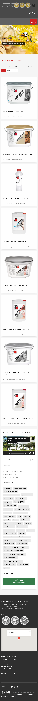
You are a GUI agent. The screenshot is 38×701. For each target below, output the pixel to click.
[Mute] (30, 453)
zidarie (7, 568)
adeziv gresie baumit (11, 491)
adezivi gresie (9, 498)
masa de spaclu (18, 523)
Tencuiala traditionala (11, 557)
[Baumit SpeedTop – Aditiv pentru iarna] (19, 180)
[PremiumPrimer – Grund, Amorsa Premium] (19, 136)
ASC (31, 66)
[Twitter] (29, 13)
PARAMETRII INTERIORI (11, 474)
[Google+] (35, 13)
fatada (26, 520)
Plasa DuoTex (21, 530)
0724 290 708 (19, 13)
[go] (32, 460)
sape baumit (27, 537)
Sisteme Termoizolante (9, 662)
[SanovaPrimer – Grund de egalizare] (19, 224)
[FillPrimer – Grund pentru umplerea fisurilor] (19, 354)
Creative (8, 520)
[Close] (30, 630)
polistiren (23, 533)
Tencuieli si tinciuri (8, 671)
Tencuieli (5, 664)
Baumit (21, 501)
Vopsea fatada (10, 564)
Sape (4, 676)
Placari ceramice (7, 678)
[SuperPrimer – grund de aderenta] (19, 267)
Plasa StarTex (31, 530)
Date (19, 66)
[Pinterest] (32, 13)
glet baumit (8, 523)
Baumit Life (11, 505)
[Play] (5, 453)
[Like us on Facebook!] (9, 686)
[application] (19, 445)
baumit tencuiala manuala (21, 513)
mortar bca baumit (10, 526)
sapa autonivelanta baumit (12, 537)
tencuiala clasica (23, 544)
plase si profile (11, 533)
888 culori (8, 488)
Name (15, 66)
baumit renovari (24, 506)
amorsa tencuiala (22, 498)
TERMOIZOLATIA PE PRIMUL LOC (13, 471)
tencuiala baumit (9, 544)
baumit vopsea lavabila (10, 516)
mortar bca (28, 523)
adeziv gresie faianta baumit (12, 495)
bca (20, 516)
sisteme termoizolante (10, 540)
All (4, 70)
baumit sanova (8, 513)
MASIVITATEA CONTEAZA (11, 477)
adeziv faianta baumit (20, 488)
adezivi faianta (27, 495)
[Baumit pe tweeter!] (12, 686)
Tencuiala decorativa (17, 547)
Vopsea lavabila (23, 564)
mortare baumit (23, 526)
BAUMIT (33, 21)
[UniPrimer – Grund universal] (19, 93)
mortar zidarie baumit (10, 530)
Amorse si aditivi (11, 70)
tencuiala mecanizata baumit (15, 554)
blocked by (20, 582)
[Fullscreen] (33, 453)
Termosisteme (14, 561)
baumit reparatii (8, 509)
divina (16, 520)
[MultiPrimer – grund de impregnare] (19, 311)
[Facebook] (27, 13)
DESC (34, 66)
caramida (27, 516)
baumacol (8, 502)
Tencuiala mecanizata (14, 551)
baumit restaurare (23, 509)
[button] (19, 445)
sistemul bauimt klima (25, 540)
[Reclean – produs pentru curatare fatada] (19, 400)
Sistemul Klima (7, 669)
